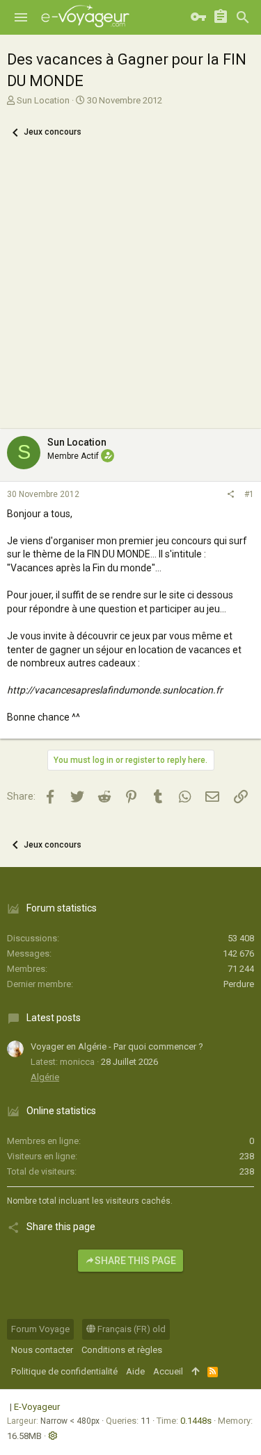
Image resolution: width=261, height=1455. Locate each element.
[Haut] (195, 1371)
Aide (135, 1371)
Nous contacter (42, 1350)
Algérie (45, 1077)
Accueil (168, 1371)
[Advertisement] (130, 292)
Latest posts (53, 1017)
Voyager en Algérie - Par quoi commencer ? (117, 1046)
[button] (21, 17)
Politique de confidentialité (64, 1371)
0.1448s (196, 1420)
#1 (249, 494)
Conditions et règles (121, 1350)
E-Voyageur (37, 1407)
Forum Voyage (40, 1329)
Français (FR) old (130, 1329)
